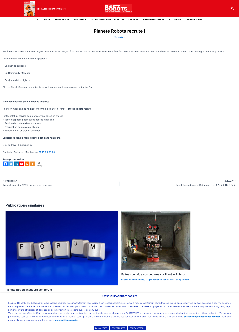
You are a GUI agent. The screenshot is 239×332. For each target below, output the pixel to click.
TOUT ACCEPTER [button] (137, 328)
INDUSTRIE (80, 19)
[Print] (27, 164)
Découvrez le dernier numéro (51, 8)
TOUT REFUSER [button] (118, 328)
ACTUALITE (43, 19)
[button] (232, 8)
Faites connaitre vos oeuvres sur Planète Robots (153, 274)
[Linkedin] (16, 164)
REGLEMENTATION (153, 19)
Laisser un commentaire (132, 279)
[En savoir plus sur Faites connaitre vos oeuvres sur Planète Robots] (155, 240)
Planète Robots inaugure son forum (29, 289)
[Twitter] (10, 164)
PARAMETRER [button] (101, 328)
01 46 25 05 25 (47, 152)
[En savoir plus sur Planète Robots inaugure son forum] (62, 248)
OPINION (133, 19)
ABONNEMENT (194, 19)
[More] (32, 164)
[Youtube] (21, 164)
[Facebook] (5, 164)
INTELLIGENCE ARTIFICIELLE (107, 19)
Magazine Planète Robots (158, 279)
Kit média (175, 19)
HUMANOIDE (62, 19)
